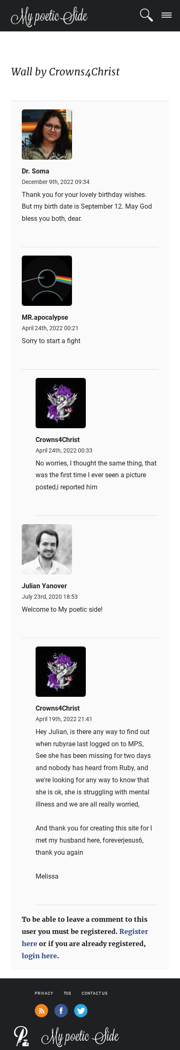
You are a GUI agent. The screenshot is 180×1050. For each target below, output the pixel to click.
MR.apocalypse (45, 317)
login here (39, 956)
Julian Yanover (44, 586)
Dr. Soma (35, 171)
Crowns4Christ (58, 440)
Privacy (44, 993)
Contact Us (95, 993)
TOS (68, 993)
